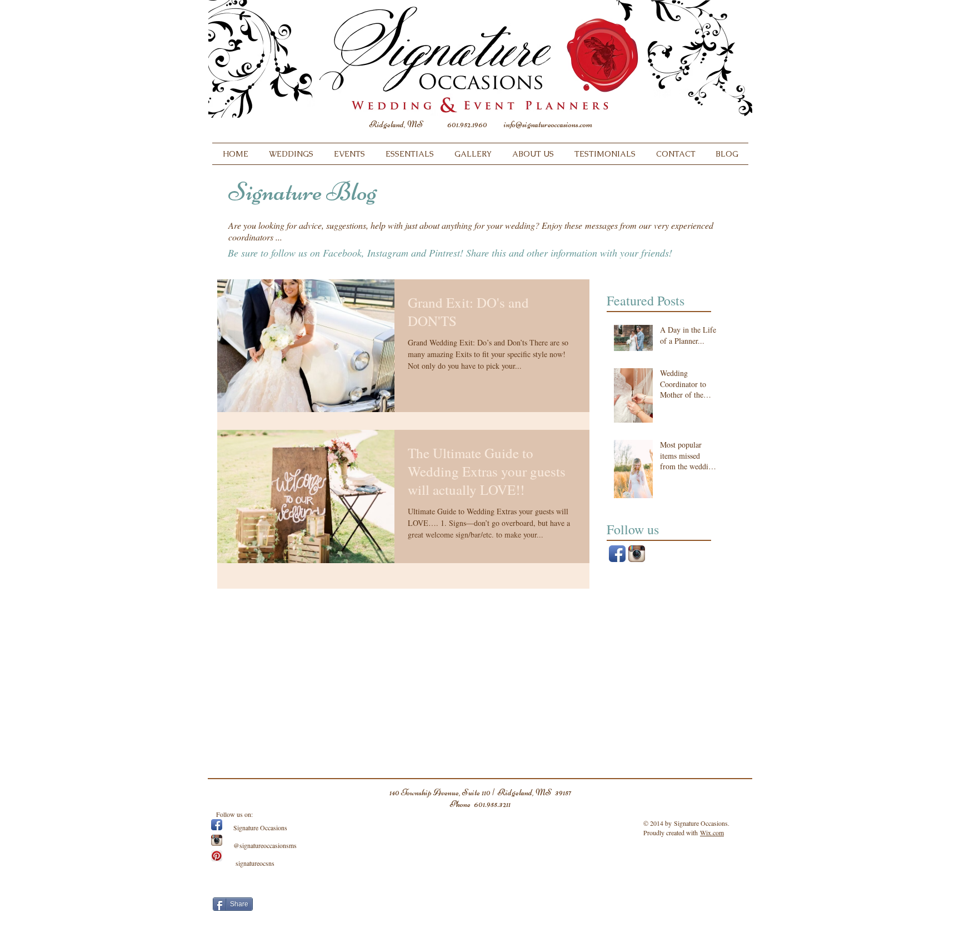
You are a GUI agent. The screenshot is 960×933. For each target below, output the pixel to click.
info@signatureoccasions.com (548, 124)
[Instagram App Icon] (636, 553)
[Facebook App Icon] (617, 553)
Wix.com (712, 832)
